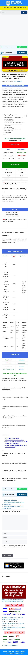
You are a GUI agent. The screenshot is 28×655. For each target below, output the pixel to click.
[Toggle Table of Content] (24, 115)
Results (14, 9)
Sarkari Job (16, 7)
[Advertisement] (14, 30)
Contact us (22, 651)
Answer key (8, 9)
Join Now (23, 47)
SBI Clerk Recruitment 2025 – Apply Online (13, 623)
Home (4, 7)
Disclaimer (5, 651)
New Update (9, 7)
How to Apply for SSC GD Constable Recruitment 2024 (13, 129)
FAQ (5, 134)
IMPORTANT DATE (9, 119)
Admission (19, 9)
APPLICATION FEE (9, 120)
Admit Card (22, 7)
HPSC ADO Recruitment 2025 (10, 645)
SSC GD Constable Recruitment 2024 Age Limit (15, 122)
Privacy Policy (11, 651)
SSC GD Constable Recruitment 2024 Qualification (13, 125)
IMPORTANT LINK (9, 127)
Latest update (7, 132)
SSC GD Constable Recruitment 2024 (13, 117)
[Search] (24, 12)
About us (17, 651)
